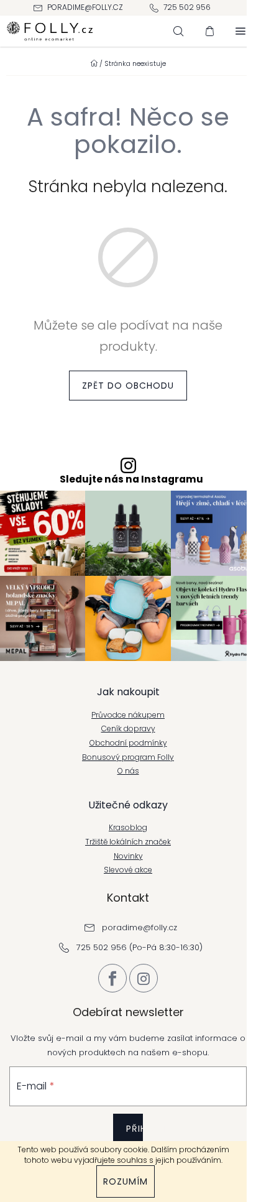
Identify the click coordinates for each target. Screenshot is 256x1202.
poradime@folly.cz (85, 7)
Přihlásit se (134, 1137)
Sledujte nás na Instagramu (131, 479)
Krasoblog (128, 828)
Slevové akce (128, 870)
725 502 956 (187, 7)
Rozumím (125, 1181)
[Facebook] (112, 978)
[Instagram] (143, 978)
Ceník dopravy (128, 729)
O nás (128, 771)
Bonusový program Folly (128, 757)
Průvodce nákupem (128, 715)
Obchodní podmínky (128, 743)
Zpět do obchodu (128, 385)
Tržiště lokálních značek (128, 842)
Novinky (128, 856)
